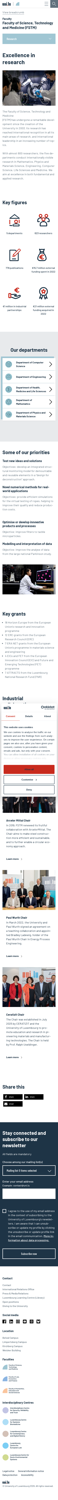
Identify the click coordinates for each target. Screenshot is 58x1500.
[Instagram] (18, 1321)
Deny (29, 789)
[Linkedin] (11, 1321)
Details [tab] (29, 716)
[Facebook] (4, 1321)
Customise (27, 779)
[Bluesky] (38, 1321)
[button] (13, 1097)
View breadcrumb (13, 12)
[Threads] (31, 1321)
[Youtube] (25, 1321)
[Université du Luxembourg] (6, 4)
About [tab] (47, 716)
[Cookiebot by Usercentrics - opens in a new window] (41, 708)
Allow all (29, 769)
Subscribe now (29, 1254)
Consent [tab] (10, 716)
